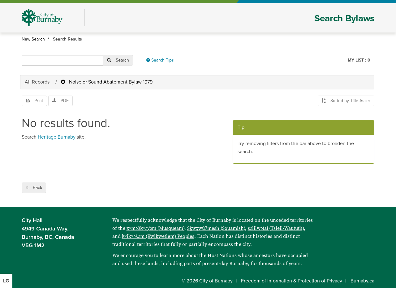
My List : (359, 60)
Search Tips (162, 60)
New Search (33, 39)
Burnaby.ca (362, 281)
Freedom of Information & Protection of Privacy (291, 281)
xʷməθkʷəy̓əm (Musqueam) (155, 228)
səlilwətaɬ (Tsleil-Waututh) (276, 228)
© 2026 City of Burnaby (207, 281)
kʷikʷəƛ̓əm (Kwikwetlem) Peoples (158, 236)
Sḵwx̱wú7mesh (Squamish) (216, 228)
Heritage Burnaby (56, 137)
